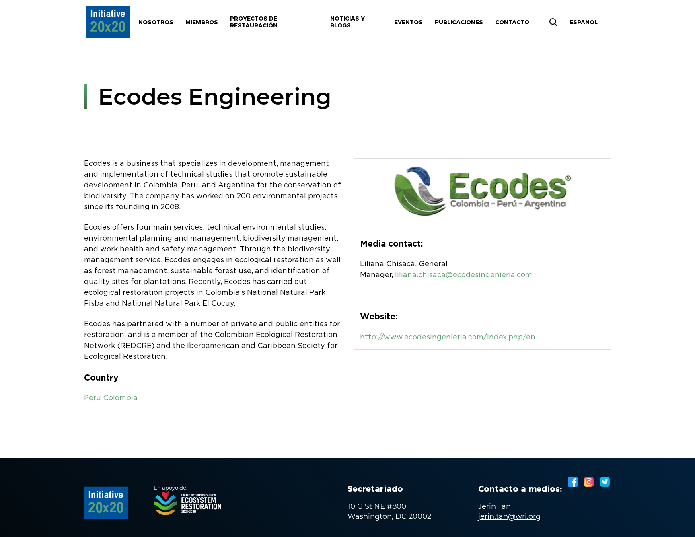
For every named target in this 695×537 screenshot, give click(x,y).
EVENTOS (408, 22)
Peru (92, 398)
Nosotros (155, 22)
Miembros (201, 22)
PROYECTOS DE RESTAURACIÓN (254, 22)
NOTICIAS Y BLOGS (347, 22)
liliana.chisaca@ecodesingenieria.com (463, 275)
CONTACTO (512, 22)
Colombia (120, 398)
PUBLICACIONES (459, 22)
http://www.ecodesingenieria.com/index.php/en (447, 337)
